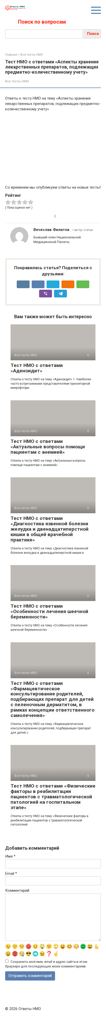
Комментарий (17, 890)
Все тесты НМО (17, 81)
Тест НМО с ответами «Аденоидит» (37, 368)
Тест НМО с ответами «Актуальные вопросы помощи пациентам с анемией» (48, 446)
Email (11, 873)
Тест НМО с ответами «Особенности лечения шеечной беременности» (49, 611)
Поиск (93, 33)
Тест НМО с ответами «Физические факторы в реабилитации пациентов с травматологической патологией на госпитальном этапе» (53, 796)
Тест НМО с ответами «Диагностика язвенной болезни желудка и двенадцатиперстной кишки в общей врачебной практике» (50, 529)
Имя (10, 856)
